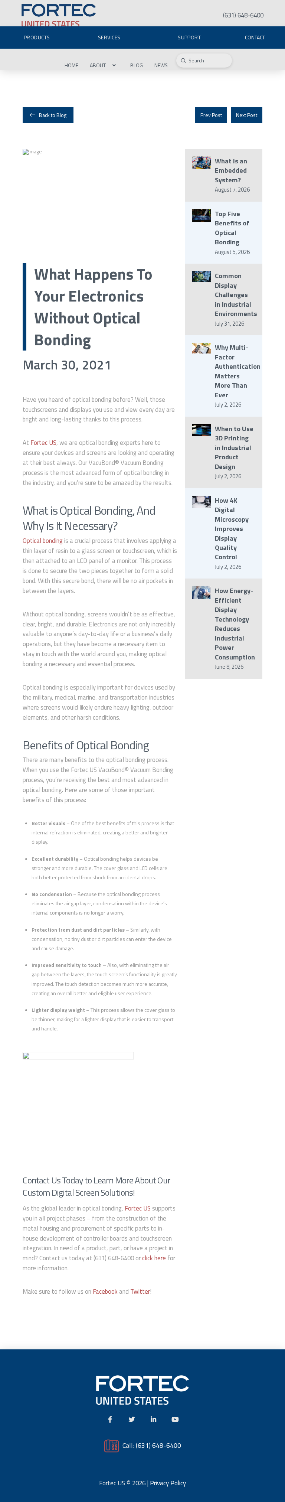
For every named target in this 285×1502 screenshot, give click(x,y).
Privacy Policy (168, 1483)
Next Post (246, 115)
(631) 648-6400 (158, 1445)
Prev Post (211, 115)
